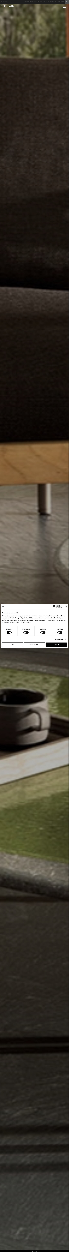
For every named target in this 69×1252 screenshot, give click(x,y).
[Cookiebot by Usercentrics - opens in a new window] (54, 606)
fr (6, 1)
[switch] (26, 632)
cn (10, 1)
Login (26, 1)
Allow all (56, 644)
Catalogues (46, 1)
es (8, 1)
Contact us (53, 1)
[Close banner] (66, 606)
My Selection (60, 1)
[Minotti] (8, 6)
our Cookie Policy (13, 618)
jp (12, 1)
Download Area (38, 1)
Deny (12, 644)
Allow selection (34, 644)
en (2, 1)
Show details (59, 639)
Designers (30, 1)
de (5, 1)
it (3, 1)
